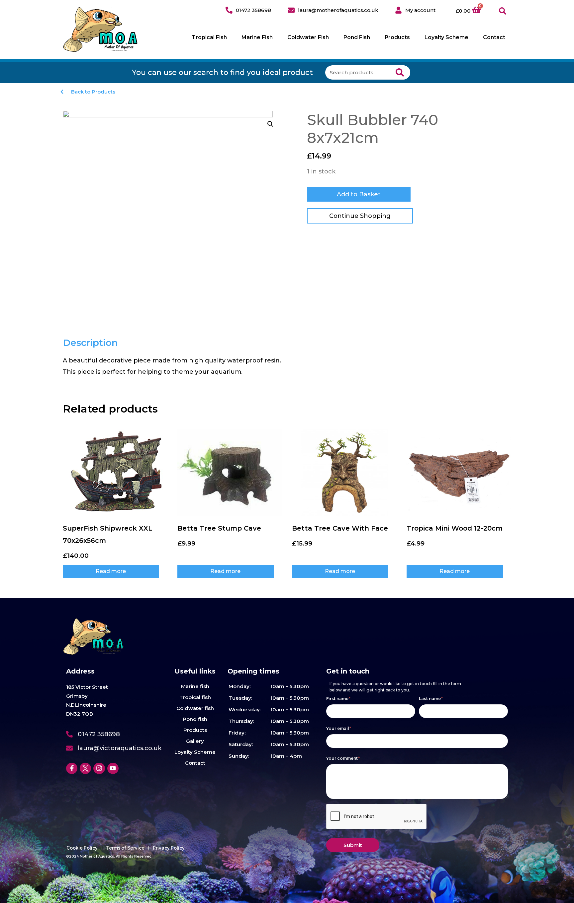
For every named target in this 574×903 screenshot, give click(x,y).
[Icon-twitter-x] (85, 768)
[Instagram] (99, 768)
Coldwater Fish (308, 37)
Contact (494, 37)
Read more (111, 571)
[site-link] (100, 29)
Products (397, 37)
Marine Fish (257, 37)
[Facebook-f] (71, 768)
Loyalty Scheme (446, 37)
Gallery (195, 741)
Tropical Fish (209, 37)
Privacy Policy (169, 848)
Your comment (343, 758)
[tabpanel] (173, 366)
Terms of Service (125, 848)
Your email (338, 728)
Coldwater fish (195, 708)
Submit (352, 845)
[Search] (400, 72)
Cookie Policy (82, 848)
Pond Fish (356, 37)
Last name (431, 698)
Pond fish (195, 719)
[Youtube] (113, 768)
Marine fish (195, 686)
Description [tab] (90, 342)
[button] (502, 11)
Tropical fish (195, 697)
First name (338, 698)
